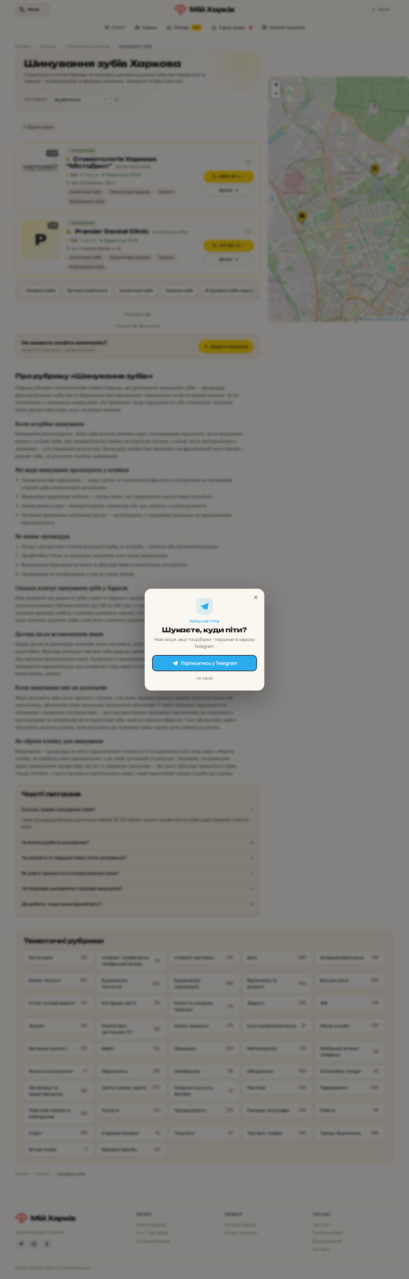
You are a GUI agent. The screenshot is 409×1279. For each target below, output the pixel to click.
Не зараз (204, 678)
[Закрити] (255, 597)
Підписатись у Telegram (209, 663)
